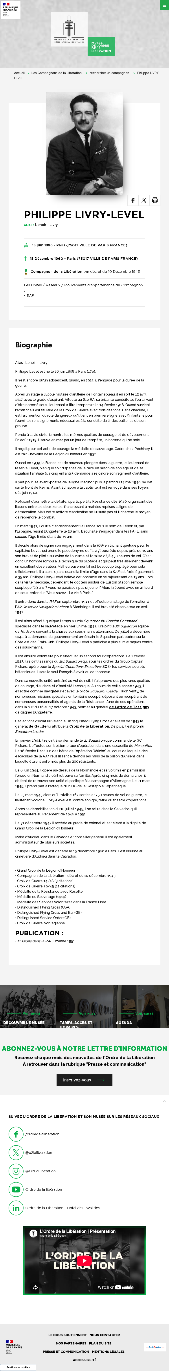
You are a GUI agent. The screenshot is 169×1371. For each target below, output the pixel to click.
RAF (30, 296)
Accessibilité (84, 1360)
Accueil (19, 73)
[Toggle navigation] (164, 5)
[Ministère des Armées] (14, 1347)
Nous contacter (105, 1335)
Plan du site (100, 1343)
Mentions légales (108, 1351)
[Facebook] (133, 200)
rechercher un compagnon (109, 73)
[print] (155, 200)
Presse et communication (66, 1351)
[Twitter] (144, 200)
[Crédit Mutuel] (155, 1347)
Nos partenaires (71, 1343)
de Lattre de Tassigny (129, 707)
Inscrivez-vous (77, 1079)
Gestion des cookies (18, 1367)
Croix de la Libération (89, 726)
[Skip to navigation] (83, 34)
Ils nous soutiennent (67, 1335)
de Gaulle (38, 726)
